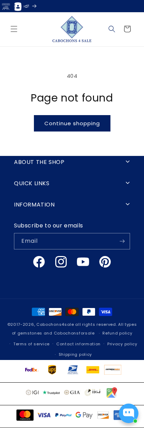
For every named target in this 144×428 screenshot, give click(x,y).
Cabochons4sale (55, 324)
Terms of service (31, 344)
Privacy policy (122, 344)
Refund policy (117, 333)
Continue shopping (72, 123)
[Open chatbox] (128, 413)
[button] (14, 29)
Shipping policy (75, 354)
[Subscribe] (122, 241)
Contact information (78, 344)
